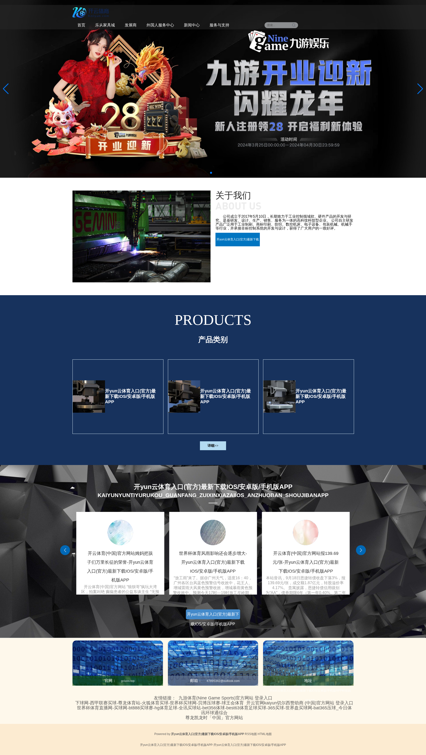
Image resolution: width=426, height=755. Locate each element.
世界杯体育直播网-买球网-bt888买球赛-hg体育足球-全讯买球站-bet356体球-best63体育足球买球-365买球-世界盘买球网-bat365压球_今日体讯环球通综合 (214, 710)
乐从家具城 (105, 25)
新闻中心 (192, 25)
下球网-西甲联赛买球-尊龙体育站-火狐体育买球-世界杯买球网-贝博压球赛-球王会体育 (159, 702)
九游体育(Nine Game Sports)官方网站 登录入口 (225, 698)
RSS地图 (251, 734)
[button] (420, 88)
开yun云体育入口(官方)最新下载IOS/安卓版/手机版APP (130, 396)
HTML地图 (265, 734)
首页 (81, 25)
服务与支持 (219, 25)
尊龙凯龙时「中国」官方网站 (214, 717)
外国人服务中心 (160, 25)
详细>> (213, 445)
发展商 (131, 25)
